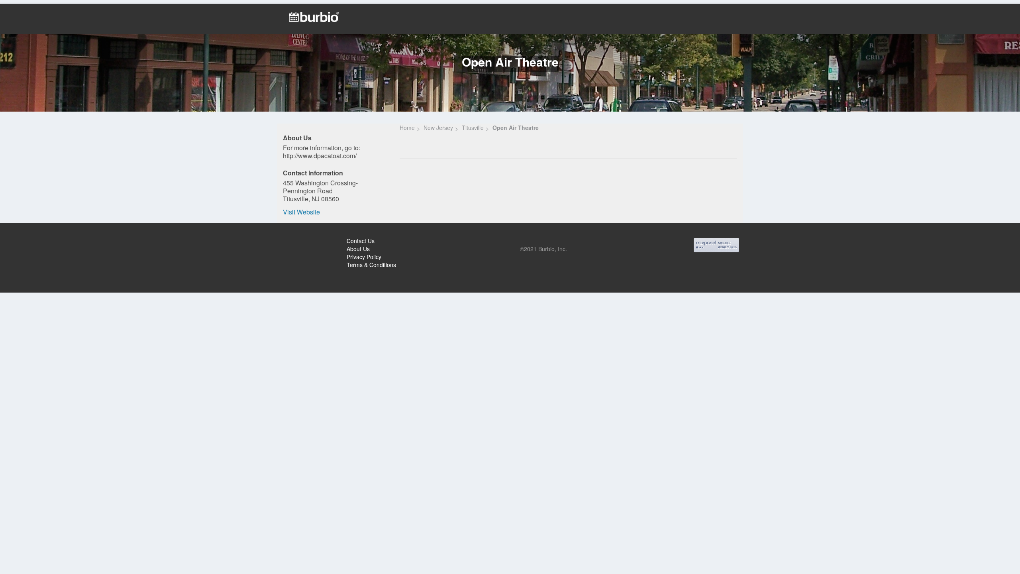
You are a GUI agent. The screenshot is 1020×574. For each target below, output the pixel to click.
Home (407, 128)
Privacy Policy (364, 257)
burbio (32, 242)
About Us (358, 249)
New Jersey (438, 128)
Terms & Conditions (371, 265)
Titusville (473, 128)
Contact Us (361, 241)
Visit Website (301, 211)
